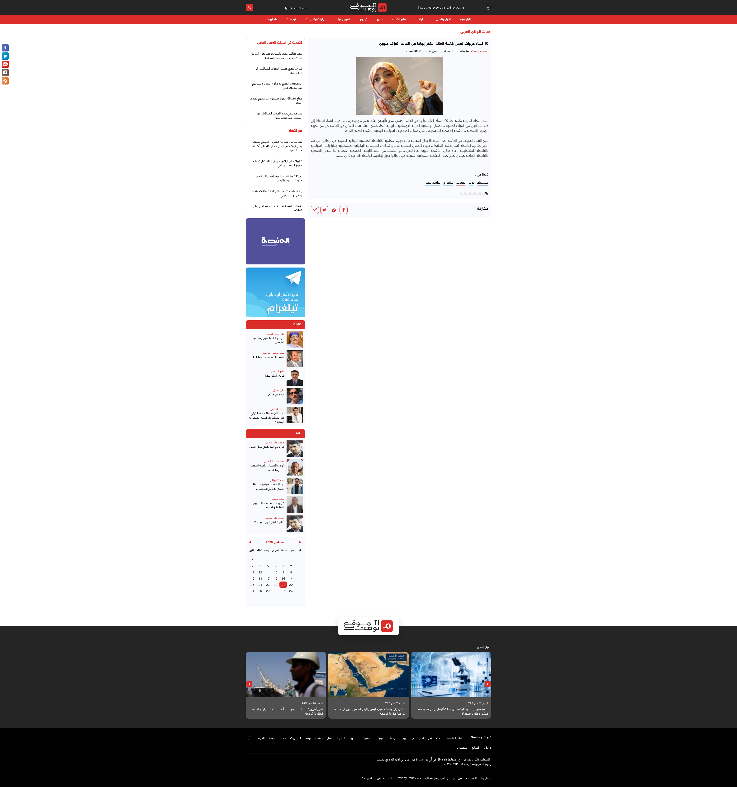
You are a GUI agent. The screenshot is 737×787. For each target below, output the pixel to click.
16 (275, 578)
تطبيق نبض (432, 182)
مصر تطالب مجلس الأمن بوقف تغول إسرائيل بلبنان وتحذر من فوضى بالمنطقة (276, 55)
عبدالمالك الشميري (274, 461)
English (271, 19)
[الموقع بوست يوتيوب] (5, 64)
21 (283, 584)
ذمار (329, 737)
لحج (421, 737)
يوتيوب (460, 182)
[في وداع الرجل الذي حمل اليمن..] (295, 448)
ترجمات (291, 19)
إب (413, 737)
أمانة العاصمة (454, 737)
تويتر (471, 182)
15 (283, 578)
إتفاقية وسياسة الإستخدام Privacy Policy (422, 777)
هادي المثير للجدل (274, 375)
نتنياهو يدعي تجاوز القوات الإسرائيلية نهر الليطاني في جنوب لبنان (279, 115)
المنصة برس (384, 777)
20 (291, 584)
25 (252, 584)
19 (252, 578)
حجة (283, 737)
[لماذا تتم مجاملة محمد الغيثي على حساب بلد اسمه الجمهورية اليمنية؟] (295, 415)
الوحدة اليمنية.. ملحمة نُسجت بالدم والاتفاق (267, 467)
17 (268, 578)
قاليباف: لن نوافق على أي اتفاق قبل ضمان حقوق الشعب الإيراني (277, 163)
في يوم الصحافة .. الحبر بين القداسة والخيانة (268, 504)
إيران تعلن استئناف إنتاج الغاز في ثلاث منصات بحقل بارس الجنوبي (276, 193)
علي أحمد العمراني (274, 333)
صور (380, 19)
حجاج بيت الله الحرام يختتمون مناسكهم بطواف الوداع (276, 100)
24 (260, 584)
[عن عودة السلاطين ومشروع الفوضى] (295, 339)
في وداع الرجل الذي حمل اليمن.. (266, 446)
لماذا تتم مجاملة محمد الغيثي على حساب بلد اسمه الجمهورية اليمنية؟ (266, 417)
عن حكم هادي (276, 394)
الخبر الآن (367, 777)
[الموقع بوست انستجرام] (5, 72)
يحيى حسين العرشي (273, 352)
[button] (488, 684)
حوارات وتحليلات (316, 19)
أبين (404, 737)
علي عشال (278, 390)
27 (283, 590)
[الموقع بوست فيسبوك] (5, 47)
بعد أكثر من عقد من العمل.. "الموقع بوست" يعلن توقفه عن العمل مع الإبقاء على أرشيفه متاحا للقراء (277, 146)
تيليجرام (448, 182)
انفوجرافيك (343, 19)
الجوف (261, 737)
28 (275, 590)
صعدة (272, 737)
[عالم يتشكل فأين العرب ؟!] (295, 523)
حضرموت (367, 737)
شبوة (381, 737)
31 (252, 590)
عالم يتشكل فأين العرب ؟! (269, 521)
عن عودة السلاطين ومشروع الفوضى (268, 340)
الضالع (476, 747)
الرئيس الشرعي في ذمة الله (268, 356)
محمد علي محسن (274, 442)
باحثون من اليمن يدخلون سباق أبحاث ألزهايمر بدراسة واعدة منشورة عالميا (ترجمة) (453, 711)
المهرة (353, 737)
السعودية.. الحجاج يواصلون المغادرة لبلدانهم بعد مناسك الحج (277, 85)
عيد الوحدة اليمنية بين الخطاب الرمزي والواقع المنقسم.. (267, 486)
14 (291, 578)
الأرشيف (471, 777)
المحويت (295, 737)
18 (260, 578)
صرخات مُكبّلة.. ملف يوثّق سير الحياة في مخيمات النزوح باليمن (279, 178)
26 (291, 590)
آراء (421, 19)
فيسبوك (482, 182)
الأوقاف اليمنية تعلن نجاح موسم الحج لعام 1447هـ (278, 208)
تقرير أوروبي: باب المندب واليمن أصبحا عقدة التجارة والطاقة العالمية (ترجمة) (287, 711)
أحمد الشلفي (277, 409)
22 (275, 584)
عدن (438, 737)
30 (260, 590)
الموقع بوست (479, 50)
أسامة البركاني (276, 480)
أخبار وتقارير (443, 19)
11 (268, 572)
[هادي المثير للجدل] (295, 377)
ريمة (308, 737)
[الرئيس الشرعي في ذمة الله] (295, 358)
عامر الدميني (277, 371)
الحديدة (341, 737)
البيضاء (393, 737)
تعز (430, 737)
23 (268, 584)
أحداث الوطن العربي (475, 32)
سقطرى (462, 747)
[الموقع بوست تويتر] (5, 56)
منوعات (401, 19)
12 (260, 572)
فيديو (363, 19)
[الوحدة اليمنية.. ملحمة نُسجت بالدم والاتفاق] (295, 467)
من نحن (457, 777)
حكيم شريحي (277, 498)
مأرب (249, 737)
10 (275, 572)
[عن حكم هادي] (295, 396)
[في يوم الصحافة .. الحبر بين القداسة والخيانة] (295, 504)
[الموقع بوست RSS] (5, 80)
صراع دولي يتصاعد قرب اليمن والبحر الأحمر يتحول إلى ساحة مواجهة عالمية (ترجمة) (370, 711)
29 (268, 590)
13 (252, 572)
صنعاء (319, 737)
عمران (487, 747)
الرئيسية (465, 19)
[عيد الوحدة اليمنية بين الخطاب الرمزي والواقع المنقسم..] (295, 486)
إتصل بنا (486, 777)
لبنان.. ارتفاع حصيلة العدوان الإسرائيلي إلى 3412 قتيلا (278, 70)
